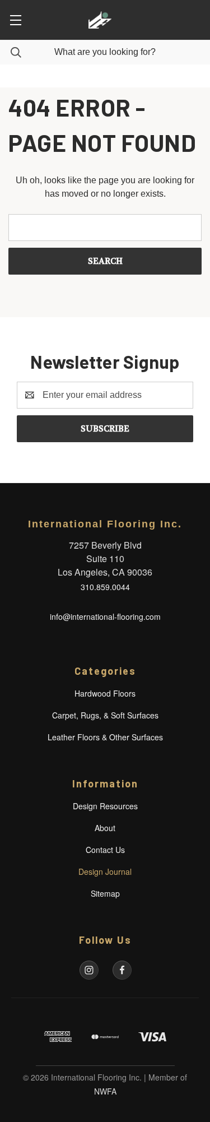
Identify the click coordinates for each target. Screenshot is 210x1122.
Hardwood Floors (105, 693)
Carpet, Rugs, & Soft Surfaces (105, 715)
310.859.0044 (105, 586)
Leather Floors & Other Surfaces (105, 737)
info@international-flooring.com (105, 616)
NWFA (105, 1091)
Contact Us (105, 849)
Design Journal (105, 871)
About (105, 827)
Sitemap (105, 893)
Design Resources (105, 806)
